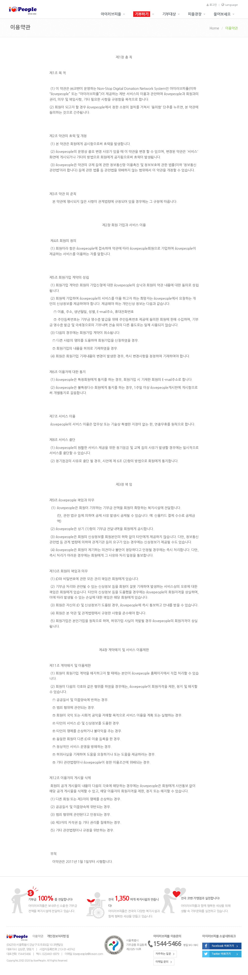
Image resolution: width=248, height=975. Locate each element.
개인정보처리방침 (58, 936)
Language (231, 5)
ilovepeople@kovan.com (88, 954)
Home (214, 28)
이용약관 (37, 936)
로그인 (213, 5)
